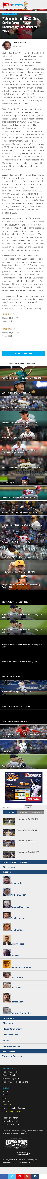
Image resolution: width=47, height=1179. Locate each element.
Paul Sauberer (19, 43)
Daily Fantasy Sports (12, 1078)
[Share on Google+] (27, 1176)
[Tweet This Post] (12, 1176)
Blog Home (8, 1023)
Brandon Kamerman (20, 907)
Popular (11, 812)
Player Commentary (9, 14)
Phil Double (16, 988)
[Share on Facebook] (4, 1176)
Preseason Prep (10, 1035)
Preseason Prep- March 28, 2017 (27, 830)
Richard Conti (17, 1002)
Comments (38, 812)
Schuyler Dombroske (21, 1013)
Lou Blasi (15, 955)
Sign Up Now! (9, 867)
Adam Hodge (17, 883)
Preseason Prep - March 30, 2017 (27, 819)
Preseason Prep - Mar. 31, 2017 (26, 841)
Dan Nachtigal (17, 930)
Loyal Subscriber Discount (14, 1108)
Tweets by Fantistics (12, 1056)
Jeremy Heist (17, 944)
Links (5, 1098)
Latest (24, 812)
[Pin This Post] (20, 1176)
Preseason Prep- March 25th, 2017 (28, 852)
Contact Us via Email (12, 1124)
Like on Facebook (10, 1121)
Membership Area (11, 1046)
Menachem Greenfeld (21, 967)
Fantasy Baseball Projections (15, 1082)
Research (7, 1040)
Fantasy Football (10, 1075)
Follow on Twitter (10, 1118)
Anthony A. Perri (18, 895)
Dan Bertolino (17, 918)
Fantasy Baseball (10, 1072)
